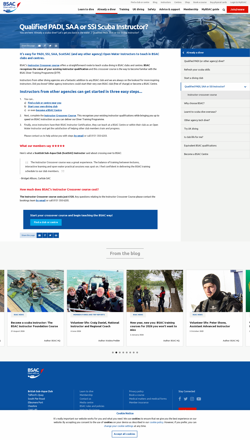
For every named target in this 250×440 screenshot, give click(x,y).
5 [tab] (127, 352)
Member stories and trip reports (89, 315)
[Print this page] (56, 46)
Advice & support (169, 9)
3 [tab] (120, 352)
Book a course (200, 2)
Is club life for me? (193, 137)
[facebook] (181, 399)
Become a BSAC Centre (196, 154)
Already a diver (106, 9)
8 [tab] (137, 352)
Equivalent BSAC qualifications (200, 145)
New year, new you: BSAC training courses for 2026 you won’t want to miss (153, 326)
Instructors (166, 2)
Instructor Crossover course (43, 65)
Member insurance (138, 402)
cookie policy (156, 422)
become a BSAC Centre (49, 110)
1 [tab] (113, 352)
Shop (187, 2)
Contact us (85, 398)
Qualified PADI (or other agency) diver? (204, 61)
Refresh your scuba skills (197, 69)
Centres (178, 2)
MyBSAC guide (210, 9)
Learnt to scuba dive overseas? (200, 111)
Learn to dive (86, 9)
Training (124, 9)
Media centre (86, 402)
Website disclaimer (90, 410)
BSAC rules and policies (92, 406)
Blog (155, 2)
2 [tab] (116, 352)
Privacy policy (136, 391)
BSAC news (19, 315)
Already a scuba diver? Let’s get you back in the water (62, 32)
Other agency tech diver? (197, 120)
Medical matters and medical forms (148, 398)
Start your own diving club (43, 106)
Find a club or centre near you (44, 103)
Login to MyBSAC (238, 2)
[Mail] (39, 46)
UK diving (138, 9)
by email (79, 135)
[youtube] (200, 399)
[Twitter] (50, 46)
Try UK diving (191, 128)
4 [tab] (123, 352)
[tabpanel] (35, 308)
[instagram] (193, 399)
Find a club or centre (140, 2)
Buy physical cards (218, 2)
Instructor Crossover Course (60, 115)
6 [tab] (130, 352)
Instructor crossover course (202, 94)
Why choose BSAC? (194, 103)
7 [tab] (134, 352)
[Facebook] (45, 46)
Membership (191, 9)
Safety (152, 9)
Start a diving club (193, 78)
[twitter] (187, 399)
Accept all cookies (124, 434)
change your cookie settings (118, 426)
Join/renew (237, 9)
